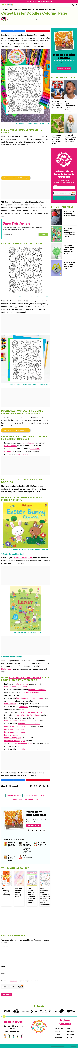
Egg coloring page (11, 735)
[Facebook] (36, 830)
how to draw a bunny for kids (30, 712)
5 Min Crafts (70, 1037)
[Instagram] (28, 830)
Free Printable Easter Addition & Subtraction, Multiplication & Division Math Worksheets (46, 897)
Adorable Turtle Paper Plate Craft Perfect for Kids (69, 250)
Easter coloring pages (25, 677)
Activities (59, 1028)
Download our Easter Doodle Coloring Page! (16, 177)
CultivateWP (73, 1046)
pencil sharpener (21, 454)
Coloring (58, 1031)
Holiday (42, 795)
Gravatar (13, 981)
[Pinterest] (44, 830)
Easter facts (23, 707)
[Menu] (76, 5)
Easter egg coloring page (14, 729)
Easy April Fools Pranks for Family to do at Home (70, 138)
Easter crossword (21, 684)
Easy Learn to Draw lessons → (43, 1)
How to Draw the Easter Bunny (28, 715)
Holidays (70, 1034)
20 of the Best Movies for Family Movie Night (57, 104)
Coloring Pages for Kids (15, 9)
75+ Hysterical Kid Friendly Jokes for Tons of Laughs (70, 106)
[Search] (73, 5)
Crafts (59, 1034)
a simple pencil (29, 443)
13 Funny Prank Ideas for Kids (27, 857)
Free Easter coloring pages (14, 741)
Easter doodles (10, 704)
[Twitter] (40, 830)
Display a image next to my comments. (21, 981)
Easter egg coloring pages (14, 732)
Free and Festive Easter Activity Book (18, 893)
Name (3, 966)
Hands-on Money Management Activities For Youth (69, 233)
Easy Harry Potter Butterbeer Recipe (11, 858)
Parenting (70, 1031)
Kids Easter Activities (31, 799)
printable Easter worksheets (29, 724)
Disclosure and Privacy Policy (57, 1046)
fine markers (35, 449)
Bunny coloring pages (12, 738)
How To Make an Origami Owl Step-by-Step (69, 265)
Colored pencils (10, 446)
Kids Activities (17, 799)
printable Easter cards (37, 690)
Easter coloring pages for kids (16, 687)
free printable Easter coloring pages (30, 698)
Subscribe (64, 198)
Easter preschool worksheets (15, 721)
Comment (5, 947)
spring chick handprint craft (27, 749)
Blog (6, 9)
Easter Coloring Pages (28, 9)
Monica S (10, 19)
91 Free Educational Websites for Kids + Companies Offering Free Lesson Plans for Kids (27, 848)
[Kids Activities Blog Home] (7, 5)
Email (3, 973)
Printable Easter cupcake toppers (17, 726)
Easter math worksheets (34, 692)
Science (70, 1028)
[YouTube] (32, 830)
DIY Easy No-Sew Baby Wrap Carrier (69, 214)
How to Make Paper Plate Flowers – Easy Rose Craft (12, 845)
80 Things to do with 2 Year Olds (42, 844)
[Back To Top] (4, 1016)
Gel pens (7, 451)
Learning (58, 1037)
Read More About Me (33, 825)
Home (2, 9)
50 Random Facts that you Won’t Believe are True (56, 139)
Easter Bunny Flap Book (23, 558)
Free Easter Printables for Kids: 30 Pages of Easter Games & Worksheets (33, 896)
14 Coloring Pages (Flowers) (6, 892)
